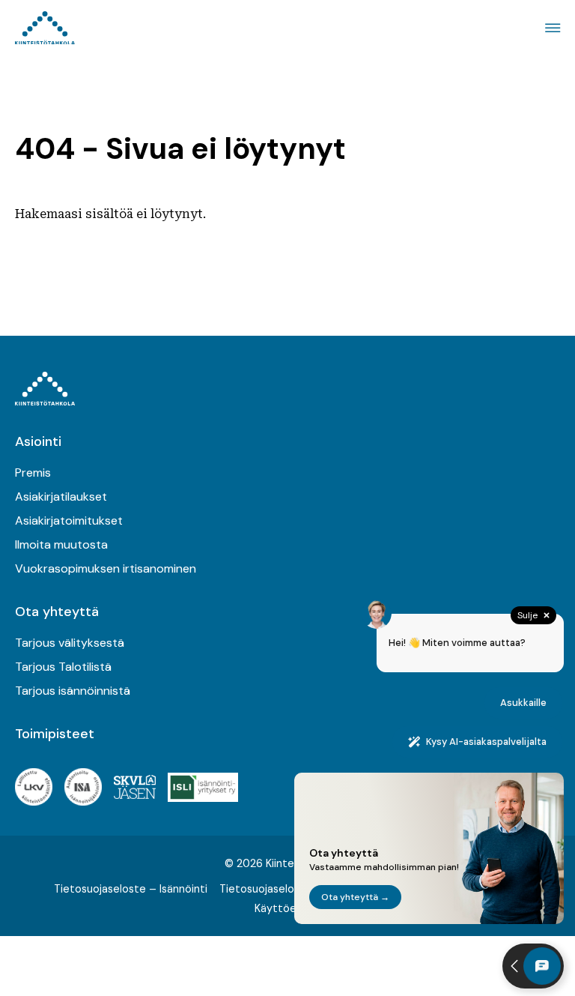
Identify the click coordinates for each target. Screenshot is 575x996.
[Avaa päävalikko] (550, 28)
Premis (33, 472)
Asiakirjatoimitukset (69, 520)
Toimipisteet (54, 734)
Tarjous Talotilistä (63, 666)
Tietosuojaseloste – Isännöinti (130, 889)
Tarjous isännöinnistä (72, 690)
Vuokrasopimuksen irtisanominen (105, 568)
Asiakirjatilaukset (61, 496)
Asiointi (38, 441)
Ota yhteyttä (57, 612)
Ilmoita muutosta (61, 544)
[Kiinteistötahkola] (45, 28)
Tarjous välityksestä (69, 643)
